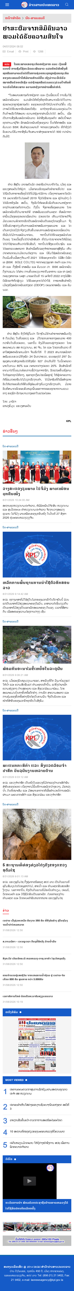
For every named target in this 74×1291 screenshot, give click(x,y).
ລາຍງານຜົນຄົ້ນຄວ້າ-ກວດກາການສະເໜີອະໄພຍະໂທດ (36, 1120)
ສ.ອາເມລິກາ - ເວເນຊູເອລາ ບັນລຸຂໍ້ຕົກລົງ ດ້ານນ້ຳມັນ (29, 941)
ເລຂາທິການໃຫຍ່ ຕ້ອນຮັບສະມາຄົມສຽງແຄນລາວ (28, 996)
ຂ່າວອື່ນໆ (10, 431)
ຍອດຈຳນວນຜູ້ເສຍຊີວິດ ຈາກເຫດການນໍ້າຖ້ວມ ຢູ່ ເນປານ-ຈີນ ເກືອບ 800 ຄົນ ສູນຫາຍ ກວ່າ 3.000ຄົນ (34, 977)
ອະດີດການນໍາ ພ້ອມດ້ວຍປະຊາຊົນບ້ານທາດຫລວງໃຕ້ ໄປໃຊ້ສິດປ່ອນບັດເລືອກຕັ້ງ (36, 1205)
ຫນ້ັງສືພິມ (11, 1012)
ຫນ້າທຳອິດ (12, 18)
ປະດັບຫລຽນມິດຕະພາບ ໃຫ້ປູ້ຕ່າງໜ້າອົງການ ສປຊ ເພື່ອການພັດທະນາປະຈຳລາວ (40, 1145)
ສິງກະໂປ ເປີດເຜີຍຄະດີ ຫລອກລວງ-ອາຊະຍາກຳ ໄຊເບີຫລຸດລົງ (34, 958)
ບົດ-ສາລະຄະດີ (35, 18)
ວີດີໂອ (8, 1159)
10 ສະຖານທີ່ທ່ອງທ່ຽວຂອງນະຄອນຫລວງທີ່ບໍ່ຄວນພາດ (37, 1132)
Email (10, 52)
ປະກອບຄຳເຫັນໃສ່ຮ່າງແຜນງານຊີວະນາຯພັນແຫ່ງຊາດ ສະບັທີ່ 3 (39, 1107)
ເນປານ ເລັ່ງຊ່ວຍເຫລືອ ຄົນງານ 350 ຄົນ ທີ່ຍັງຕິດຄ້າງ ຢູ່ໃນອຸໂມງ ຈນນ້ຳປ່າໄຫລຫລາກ (35, 922)
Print (25, 52)
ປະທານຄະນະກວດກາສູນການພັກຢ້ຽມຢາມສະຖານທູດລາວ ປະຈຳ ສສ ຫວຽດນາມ (38, 1092)
